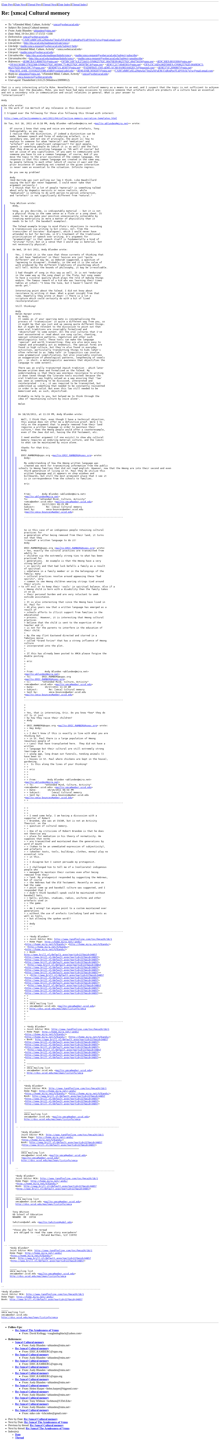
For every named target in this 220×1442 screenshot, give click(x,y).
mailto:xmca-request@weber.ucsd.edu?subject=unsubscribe (110, 58)
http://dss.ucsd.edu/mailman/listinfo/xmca (48, 55)
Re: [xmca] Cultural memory (32, 1348)
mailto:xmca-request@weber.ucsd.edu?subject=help (49, 46)
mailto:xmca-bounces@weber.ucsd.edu (48, 512)
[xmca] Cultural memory (29, 1342)
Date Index (64, 4)
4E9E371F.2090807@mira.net (174, 67)
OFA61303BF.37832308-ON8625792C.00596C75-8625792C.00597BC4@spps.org (56, 64)
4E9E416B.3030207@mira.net (94, 70)
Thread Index (79, 4)
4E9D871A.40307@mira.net (64, 67)
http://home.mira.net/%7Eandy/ (45, 944)
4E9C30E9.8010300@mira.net (174, 61)
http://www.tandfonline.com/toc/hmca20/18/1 (83, 939)
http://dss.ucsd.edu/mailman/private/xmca (46, 43)
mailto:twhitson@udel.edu (55, 1222)
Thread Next (50, 4)
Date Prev (7, 4)
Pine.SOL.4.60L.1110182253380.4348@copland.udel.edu (41, 70)
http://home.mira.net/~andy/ (63, 941)
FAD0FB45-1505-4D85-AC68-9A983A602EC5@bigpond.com (119, 67)
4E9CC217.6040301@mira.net (123, 64)
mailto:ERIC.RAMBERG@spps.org (72, 455)
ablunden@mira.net (44, 30)
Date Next (20, 4)
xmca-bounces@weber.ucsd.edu (34, 76)
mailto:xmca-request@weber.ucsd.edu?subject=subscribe (106, 55)
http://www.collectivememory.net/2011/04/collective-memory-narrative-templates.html (60, 118)
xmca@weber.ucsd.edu (66, 24)
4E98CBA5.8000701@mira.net (40, 61)
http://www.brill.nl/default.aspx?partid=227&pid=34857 (60, 954)
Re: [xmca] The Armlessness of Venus (37, 1330)
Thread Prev (34, 4)
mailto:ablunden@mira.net (111, 123)
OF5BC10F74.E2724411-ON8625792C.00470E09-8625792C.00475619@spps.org (107, 61)
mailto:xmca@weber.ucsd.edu (36, 52)
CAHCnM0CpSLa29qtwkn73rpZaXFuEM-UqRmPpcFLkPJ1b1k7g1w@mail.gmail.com (71, 39)
